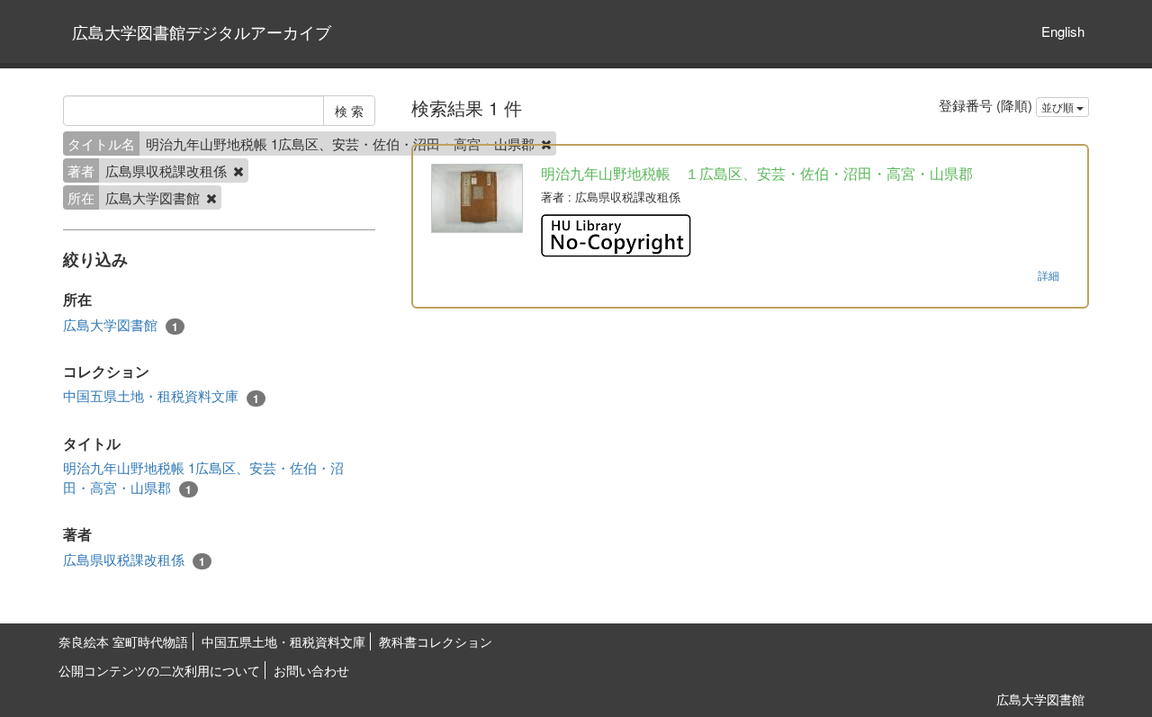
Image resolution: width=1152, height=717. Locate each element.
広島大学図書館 (120, 325)
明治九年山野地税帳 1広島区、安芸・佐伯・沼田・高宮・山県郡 (203, 477)
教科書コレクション (435, 641)
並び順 (1058, 106)
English (1062, 31)
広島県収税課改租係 (134, 559)
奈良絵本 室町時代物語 (123, 641)
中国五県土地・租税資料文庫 (161, 396)
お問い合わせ (311, 670)
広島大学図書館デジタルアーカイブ (201, 31)
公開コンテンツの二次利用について (159, 670)
